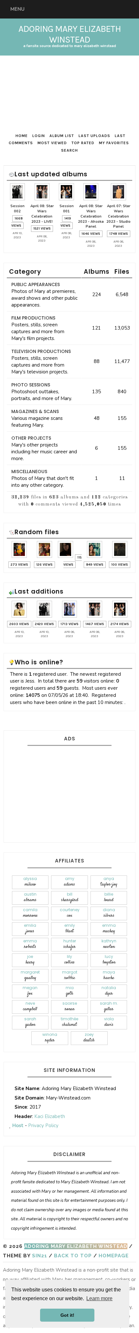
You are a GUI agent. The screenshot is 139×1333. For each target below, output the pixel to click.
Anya (109, 882)
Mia (70, 991)
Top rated (82, 143)
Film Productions (33, 318)
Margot (69, 975)
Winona (49, 1038)
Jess (29, 681)
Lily (69, 960)
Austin (30, 897)
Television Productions (41, 351)
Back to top (73, 1256)
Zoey (89, 1038)
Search (69, 150)
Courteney (70, 913)
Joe (30, 960)
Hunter (69, 944)
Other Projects (31, 438)
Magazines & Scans (35, 411)
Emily (69, 929)
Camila (30, 913)
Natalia (109, 991)
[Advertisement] (69, 793)
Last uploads (94, 135)
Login (38, 135)
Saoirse (69, 1006)
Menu (17, 9)
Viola (109, 1022)
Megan (30, 991)
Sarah (30, 1022)
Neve (30, 1006)
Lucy (108, 960)
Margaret (30, 975)
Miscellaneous (29, 471)
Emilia (30, 929)
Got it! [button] (67, 1315)
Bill (69, 897)
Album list (61, 135)
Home (22, 135)
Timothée (69, 1022)
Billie (108, 897)
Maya (109, 975)
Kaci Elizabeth (49, 1116)
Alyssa (30, 882)
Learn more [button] (99, 1298)
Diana (109, 913)
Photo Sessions (30, 385)
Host (18, 1125)
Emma (109, 929)
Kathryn (109, 944)
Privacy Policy (43, 1125)
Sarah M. (109, 1006)
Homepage (114, 1256)
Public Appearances (35, 284)
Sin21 (39, 1256)
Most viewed (52, 143)
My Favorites (114, 143)
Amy (69, 882)
